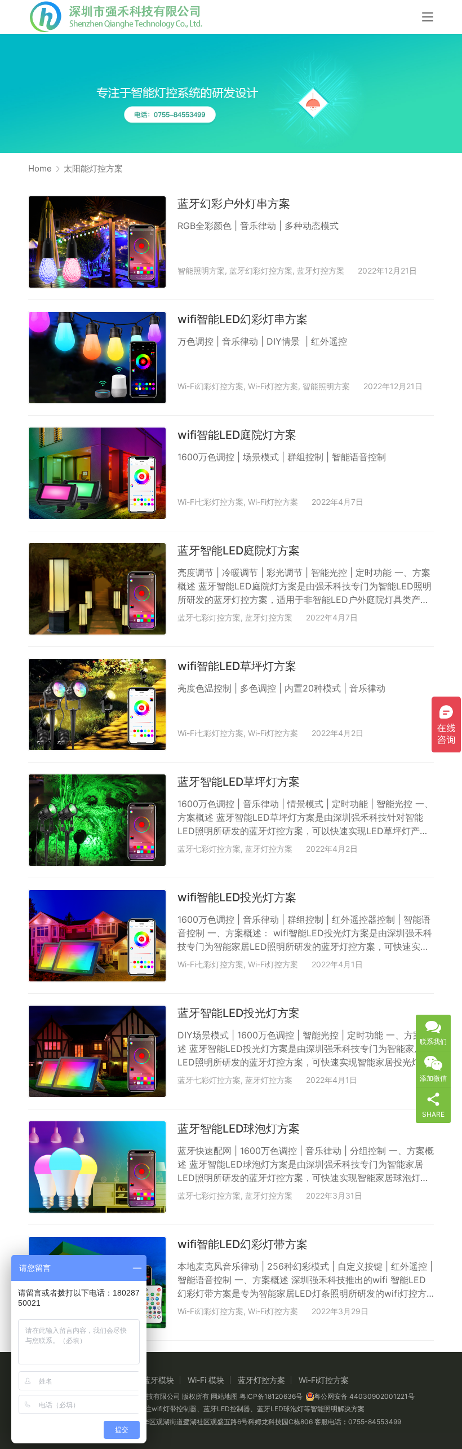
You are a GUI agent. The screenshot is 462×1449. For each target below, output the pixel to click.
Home (40, 168)
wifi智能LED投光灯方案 (236, 897)
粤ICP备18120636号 (271, 1396)
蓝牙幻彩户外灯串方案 (233, 203)
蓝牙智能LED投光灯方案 (238, 1013)
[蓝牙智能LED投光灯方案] (97, 1051)
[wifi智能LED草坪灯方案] (97, 704)
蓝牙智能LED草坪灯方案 (238, 782)
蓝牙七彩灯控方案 (209, 617)
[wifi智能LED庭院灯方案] (97, 473)
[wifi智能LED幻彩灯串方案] (97, 357)
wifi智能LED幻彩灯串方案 (242, 319)
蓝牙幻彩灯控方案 (260, 270)
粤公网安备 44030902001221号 (364, 1396)
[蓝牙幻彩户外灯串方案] (97, 242)
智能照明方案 (201, 270)
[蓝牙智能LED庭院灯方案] (97, 589)
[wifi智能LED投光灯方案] (97, 935)
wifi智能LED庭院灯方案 (236, 435)
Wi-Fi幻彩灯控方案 (210, 386)
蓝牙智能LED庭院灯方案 (238, 550)
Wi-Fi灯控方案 (273, 386)
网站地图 (224, 1396)
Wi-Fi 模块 (206, 1380)
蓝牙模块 (158, 1380)
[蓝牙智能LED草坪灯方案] (97, 820)
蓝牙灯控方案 (320, 270)
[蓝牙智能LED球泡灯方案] (97, 1167)
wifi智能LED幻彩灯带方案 (242, 1244)
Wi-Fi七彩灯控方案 (210, 502)
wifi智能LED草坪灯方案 (236, 666)
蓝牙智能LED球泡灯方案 (238, 1128)
